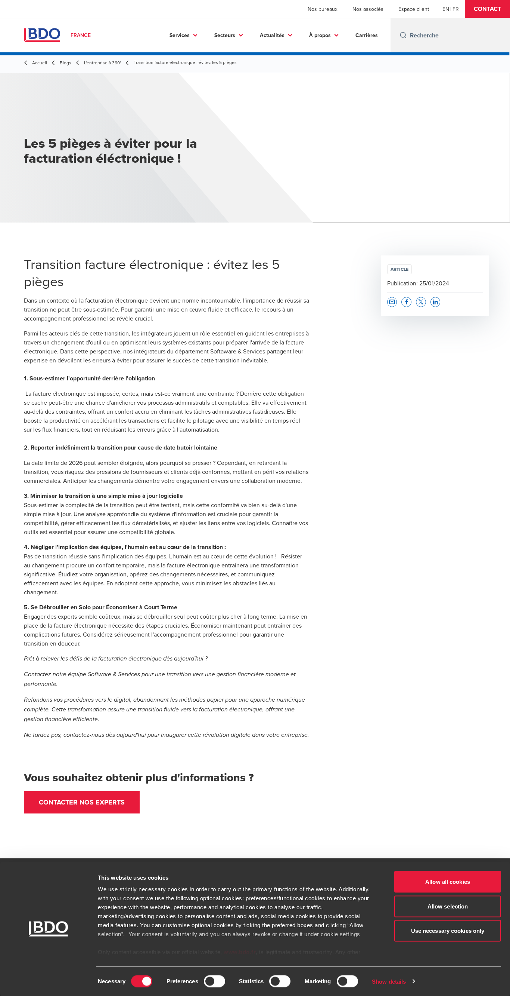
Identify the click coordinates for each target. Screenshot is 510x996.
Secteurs (224, 35)
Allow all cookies (447, 882)
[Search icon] (403, 35)
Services (180, 35)
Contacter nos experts (82, 802)
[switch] (214, 981)
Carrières (366, 35)
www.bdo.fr (240, 952)
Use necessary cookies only (448, 931)
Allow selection (447, 906)
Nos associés (367, 9)
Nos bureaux (323, 9)
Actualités (272, 35)
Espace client (413, 9)
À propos (320, 35)
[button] (487, 9)
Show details (389, 981)
